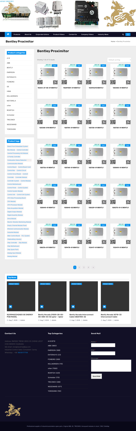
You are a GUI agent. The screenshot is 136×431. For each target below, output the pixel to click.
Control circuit (21, 168)
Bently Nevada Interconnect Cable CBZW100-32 (81, 316)
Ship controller (12, 240)
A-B (8, 58)
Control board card (24, 165)
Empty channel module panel (16, 223)
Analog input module (14, 251)
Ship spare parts (12, 247)
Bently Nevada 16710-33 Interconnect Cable (111, 316)
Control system (23, 185)
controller (10, 175)
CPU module (11, 199)
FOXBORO (10, 82)
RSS (102, 426)
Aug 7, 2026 (13, 320)
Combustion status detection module (16, 158)
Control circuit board (14, 172)
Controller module (21, 175)
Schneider (10, 115)
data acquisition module (15, 206)
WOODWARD (12, 124)
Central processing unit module (17, 151)
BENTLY (10, 68)
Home (113, 41)
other (9, 106)
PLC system (26, 233)
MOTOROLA (11, 101)
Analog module (12, 254)
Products (17, 34)
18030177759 (23, 353)
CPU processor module (14, 203)
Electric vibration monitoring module (19, 220)
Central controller (22, 147)
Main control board (13, 233)
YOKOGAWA (11, 129)
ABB (8, 63)
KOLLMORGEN (12, 96)
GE (8, 87)
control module (26, 178)
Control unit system (23, 192)
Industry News (103, 34)
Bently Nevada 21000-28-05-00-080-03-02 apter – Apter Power (51, 317)
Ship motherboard (13, 244)
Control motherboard (14, 182)
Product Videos (59, 34)
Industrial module (13, 230)
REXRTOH (10, 110)
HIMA (9, 91)
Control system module (15, 189)
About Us (28, 34)
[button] (123, 34)
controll (25, 172)
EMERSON (11, 72)
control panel (11, 185)
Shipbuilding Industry (14, 237)
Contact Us (73, 34)
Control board (11, 165)
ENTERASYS (11, 77)
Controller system (13, 178)
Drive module (11, 216)
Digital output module (14, 209)
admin (22, 320)
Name (94, 342)
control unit (11, 192)
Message (95, 358)
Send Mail (96, 376)
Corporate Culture (42, 34)
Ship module (23, 240)
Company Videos (87, 34)
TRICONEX (11, 120)
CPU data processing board (16, 196)
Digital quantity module (15, 213)
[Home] (8, 34)
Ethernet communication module (18, 227)
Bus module (11, 147)
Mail (93, 350)
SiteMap (106, 426)
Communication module (15, 161)
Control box (11, 168)
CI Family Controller (13, 154)
